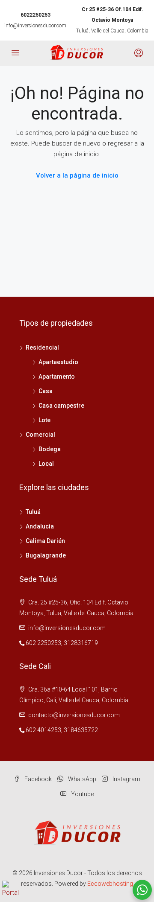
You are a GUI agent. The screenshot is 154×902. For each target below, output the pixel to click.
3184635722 (81, 730)
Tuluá (33, 511)
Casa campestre (61, 405)
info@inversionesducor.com (35, 26)
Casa (45, 391)
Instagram (125, 779)
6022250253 (35, 15)
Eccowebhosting (110, 883)
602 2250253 (43, 642)
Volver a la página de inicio (77, 175)
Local (46, 463)
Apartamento (56, 376)
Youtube (82, 794)
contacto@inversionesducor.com (74, 715)
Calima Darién (45, 540)
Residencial (42, 347)
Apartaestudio (58, 362)
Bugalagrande (46, 555)
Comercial (40, 434)
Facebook (37, 779)
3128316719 (81, 642)
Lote (44, 420)
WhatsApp (81, 779)
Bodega (49, 449)
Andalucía (40, 526)
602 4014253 (43, 730)
